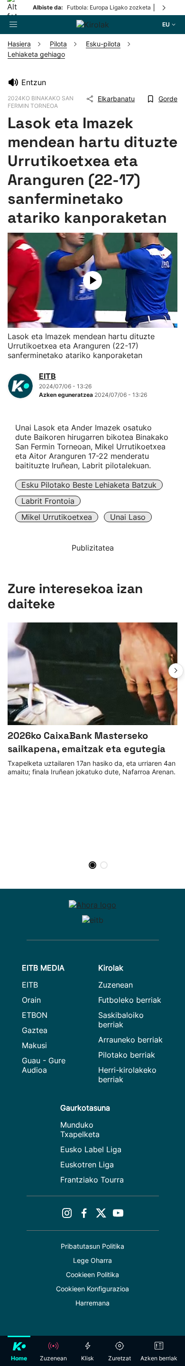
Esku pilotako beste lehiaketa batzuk (89, 485)
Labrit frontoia (47, 501)
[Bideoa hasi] (92, 280)
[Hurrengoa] (165, 7)
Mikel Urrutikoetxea (56, 517)
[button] (176, 670)
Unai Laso (128, 517)
